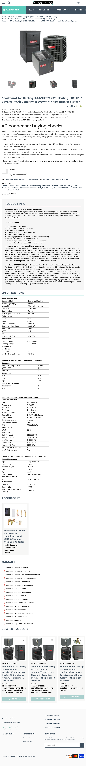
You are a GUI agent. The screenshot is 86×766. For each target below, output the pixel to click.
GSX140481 (63, 115)
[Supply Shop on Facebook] (4, 728)
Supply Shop (17, 756)
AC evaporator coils (12, 164)
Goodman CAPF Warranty (15, 610)
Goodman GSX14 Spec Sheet (16, 599)
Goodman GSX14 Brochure (15, 589)
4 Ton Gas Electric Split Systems (14, 186)
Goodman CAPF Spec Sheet (16, 617)
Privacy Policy (27, 738)
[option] (11, 84)
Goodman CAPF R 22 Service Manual (19, 606)
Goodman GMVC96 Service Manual (19, 585)
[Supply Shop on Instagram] (16, 728)
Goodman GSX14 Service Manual (18, 592)
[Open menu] (3, 3)
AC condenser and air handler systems (69, 161)
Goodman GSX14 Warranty (15, 596)
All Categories (12, 10)
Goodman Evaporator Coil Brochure (19, 624)
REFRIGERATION (62, 10)
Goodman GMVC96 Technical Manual (19, 571)
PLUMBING (44, 10)
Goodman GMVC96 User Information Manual (22, 575)
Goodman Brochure (13, 620)
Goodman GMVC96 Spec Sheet (17, 582)
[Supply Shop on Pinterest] (10, 728)
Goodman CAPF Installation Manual (19, 613)
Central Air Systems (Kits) (62, 186)
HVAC (31, 10)
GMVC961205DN (68, 112)
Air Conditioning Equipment (39, 186)
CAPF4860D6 (62, 117)
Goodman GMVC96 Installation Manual (20, 578)
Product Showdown (52, 728)
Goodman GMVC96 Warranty (16, 568)
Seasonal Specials (52, 724)
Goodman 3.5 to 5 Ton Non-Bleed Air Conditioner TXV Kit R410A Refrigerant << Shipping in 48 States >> (15, 536)
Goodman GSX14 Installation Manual (19, 603)
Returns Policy (27, 741)
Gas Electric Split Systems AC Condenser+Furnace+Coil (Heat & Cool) (40, 187)
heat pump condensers (45, 161)
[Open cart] (79, 3)
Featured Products (52, 719)
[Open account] (83, 3)
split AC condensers (28, 161)
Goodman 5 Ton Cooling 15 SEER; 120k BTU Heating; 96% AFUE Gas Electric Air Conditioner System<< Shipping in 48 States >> (14, 673)
